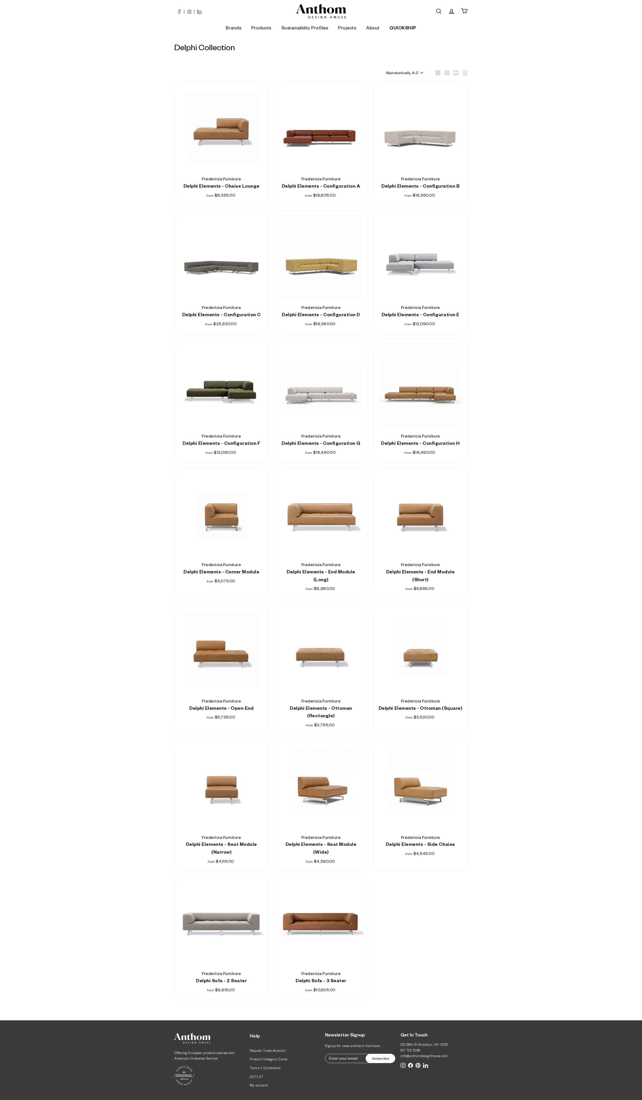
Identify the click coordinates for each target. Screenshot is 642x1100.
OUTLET (257, 1077)
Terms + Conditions (265, 1069)
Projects (347, 28)
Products (261, 28)
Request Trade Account (268, 1051)
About (372, 28)
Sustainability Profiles (304, 28)
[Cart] (464, 11)
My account (259, 1086)
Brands (233, 28)
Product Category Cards (268, 1060)
